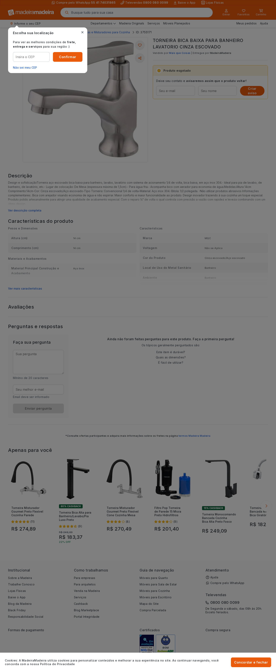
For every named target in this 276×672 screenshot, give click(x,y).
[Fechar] (82, 32)
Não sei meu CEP (25, 67)
